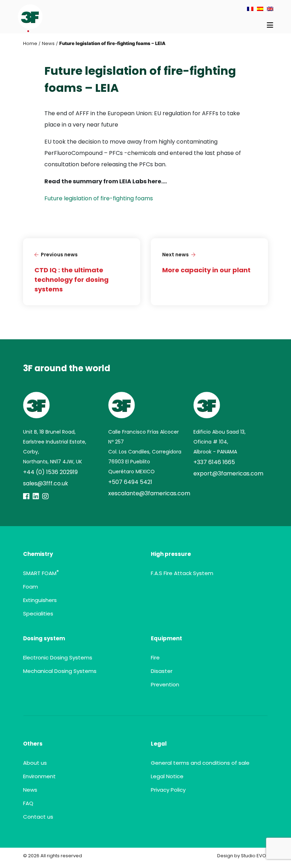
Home (30, 43)
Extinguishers (40, 600)
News (48, 43)
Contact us (38, 816)
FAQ (28, 803)
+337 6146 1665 (214, 462)
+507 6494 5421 (130, 482)
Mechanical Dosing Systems (60, 671)
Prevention (165, 684)
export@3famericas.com (228, 473)
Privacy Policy (168, 789)
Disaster (161, 671)
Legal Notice (167, 776)
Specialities (38, 613)
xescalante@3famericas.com (149, 493)
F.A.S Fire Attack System (182, 573)
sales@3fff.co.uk (45, 483)
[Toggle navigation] (270, 25)
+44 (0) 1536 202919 (50, 472)
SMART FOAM (41, 573)
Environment (39, 776)
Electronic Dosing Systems (57, 657)
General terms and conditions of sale (200, 763)
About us (35, 763)
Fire (155, 657)
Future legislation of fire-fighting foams (98, 198)
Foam (30, 586)
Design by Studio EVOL (242, 855)
